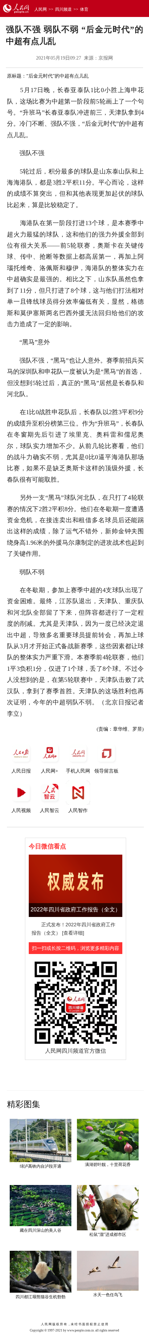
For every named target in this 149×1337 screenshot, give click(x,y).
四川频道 (63, 9)
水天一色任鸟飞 (107, 1294)
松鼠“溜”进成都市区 (107, 1234)
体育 (84, 9)
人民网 (40, 9)
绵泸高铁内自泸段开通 (40, 1166)
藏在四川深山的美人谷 (40, 1230)
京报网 (105, 58)
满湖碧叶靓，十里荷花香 (108, 1164)
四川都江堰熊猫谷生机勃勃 (40, 1296)
